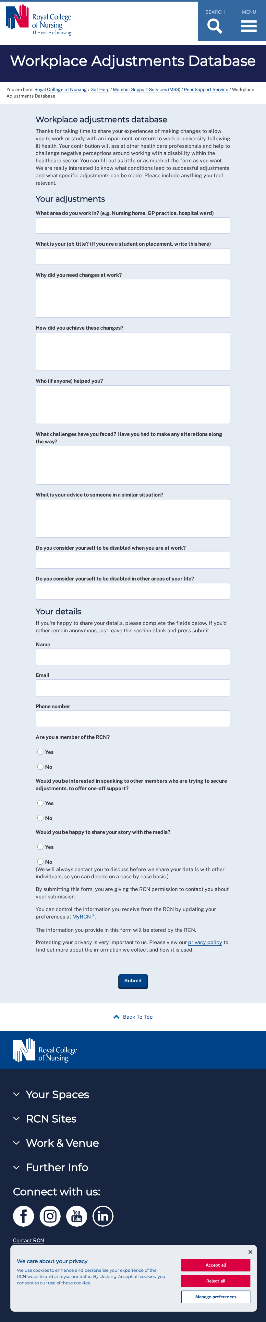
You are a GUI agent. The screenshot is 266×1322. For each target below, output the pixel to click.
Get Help (100, 89)
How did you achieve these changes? (80, 328)
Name (43, 644)
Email (42, 675)
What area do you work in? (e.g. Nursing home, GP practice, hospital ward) (125, 213)
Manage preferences (215, 1296)
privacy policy (205, 942)
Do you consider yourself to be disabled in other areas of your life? (115, 579)
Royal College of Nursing (60, 89)
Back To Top (138, 1017)
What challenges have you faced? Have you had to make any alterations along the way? (129, 438)
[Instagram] (53, 1215)
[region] (133, 1278)
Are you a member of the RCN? (73, 737)
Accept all (216, 1265)
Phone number (53, 706)
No (48, 767)
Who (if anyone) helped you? (69, 381)
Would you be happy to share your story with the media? (103, 832)
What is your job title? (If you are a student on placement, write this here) (123, 244)
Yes (49, 752)
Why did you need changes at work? (79, 275)
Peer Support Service (206, 89)
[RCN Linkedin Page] (105, 1215)
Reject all (215, 1281)
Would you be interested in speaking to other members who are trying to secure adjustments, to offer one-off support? (131, 784)
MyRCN (81, 917)
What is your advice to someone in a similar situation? (99, 495)
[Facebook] (26, 1215)
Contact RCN (28, 1240)
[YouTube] (79, 1215)
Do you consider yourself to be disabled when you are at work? (111, 548)
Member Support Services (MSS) (146, 89)
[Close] (250, 1252)
